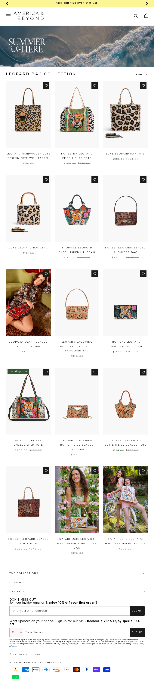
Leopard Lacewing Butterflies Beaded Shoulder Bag (77, 346)
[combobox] (16, 632)
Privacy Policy (138, 644)
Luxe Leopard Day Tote (125, 154)
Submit (137, 611)
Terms (13, 646)
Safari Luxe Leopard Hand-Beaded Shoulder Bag (77, 543)
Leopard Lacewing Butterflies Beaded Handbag (77, 445)
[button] (136, 16)
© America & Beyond (24, 654)
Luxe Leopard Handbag (28, 248)
